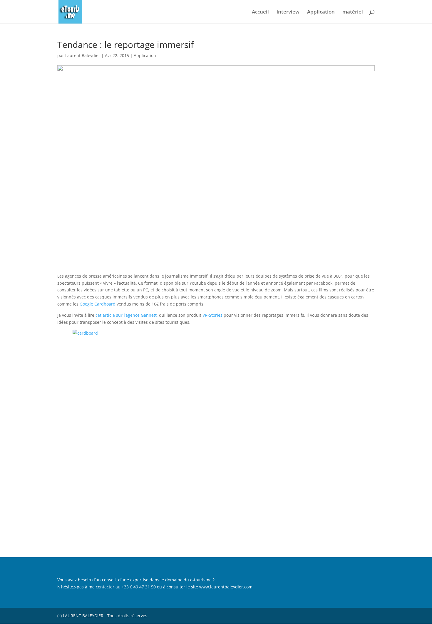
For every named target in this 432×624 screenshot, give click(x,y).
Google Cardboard (97, 304)
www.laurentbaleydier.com (225, 587)
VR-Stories (212, 315)
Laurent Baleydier (82, 55)
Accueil (260, 12)
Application (321, 12)
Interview (288, 12)
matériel (352, 12)
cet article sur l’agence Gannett (126, 315)
